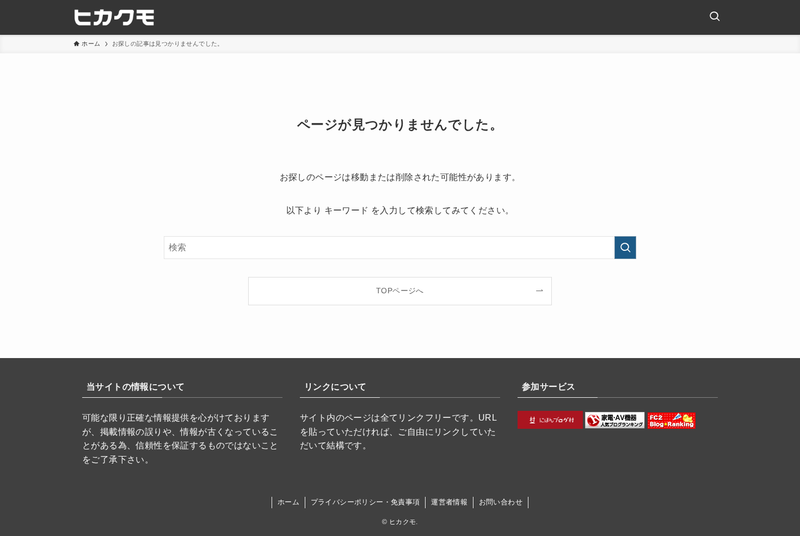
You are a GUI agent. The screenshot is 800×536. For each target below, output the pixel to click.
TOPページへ (400, 290)
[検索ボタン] (715, 17)
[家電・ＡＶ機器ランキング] (615, 425)
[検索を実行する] (625, 247)
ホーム (288, 502)
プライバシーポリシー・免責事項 (365, 502)
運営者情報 (449, 502)
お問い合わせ (500, 502)
